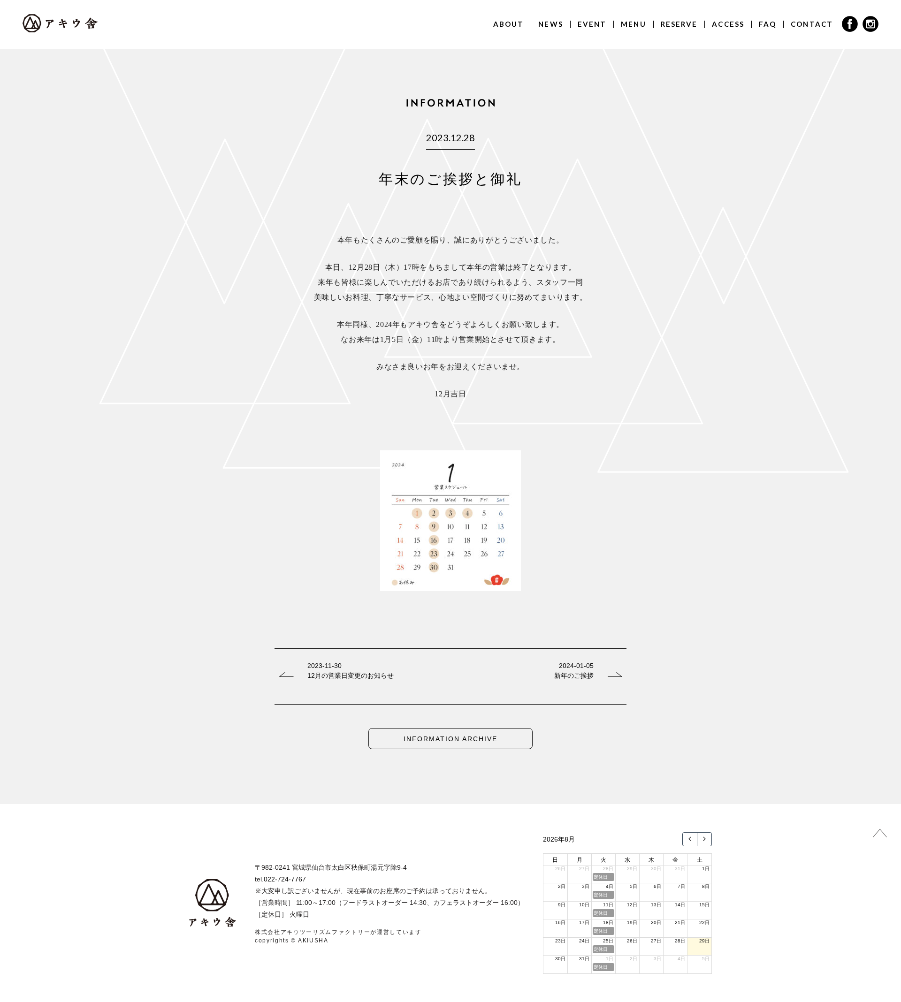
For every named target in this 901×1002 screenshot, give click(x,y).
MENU (633, 24)
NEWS (550, 24)
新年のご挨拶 (574, 675)
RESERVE (679, 24)
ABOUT (508, 24)
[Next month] (704, 839)
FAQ (767, 24)
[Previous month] (689, 839)
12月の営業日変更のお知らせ (350, 675)
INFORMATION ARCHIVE (450, 739)
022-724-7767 (285, 879)
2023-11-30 (324, 665)
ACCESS (728, 24)
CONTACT (812, 24)
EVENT (592, 24)
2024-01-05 (576, 665)
